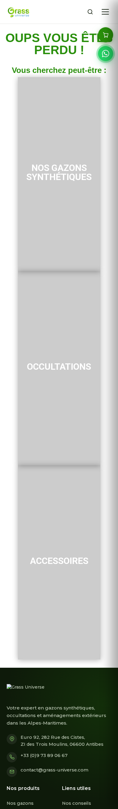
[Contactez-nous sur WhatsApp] (105, 53)
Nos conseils (76, 803)
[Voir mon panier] (105, 34)
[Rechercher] (90, 11)
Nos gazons (20, 803)
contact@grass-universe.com (54, 770)
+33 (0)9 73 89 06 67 (44, 755)
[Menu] (105, 11)
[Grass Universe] (18, 11)
